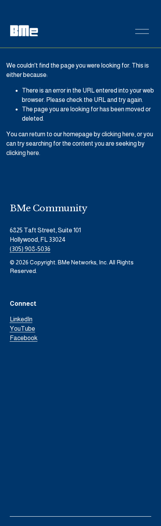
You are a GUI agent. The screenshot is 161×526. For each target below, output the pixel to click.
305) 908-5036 (31, 249)
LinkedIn (21, 319)
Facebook (24, 338)
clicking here (118, 134)
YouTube (22, 328)
